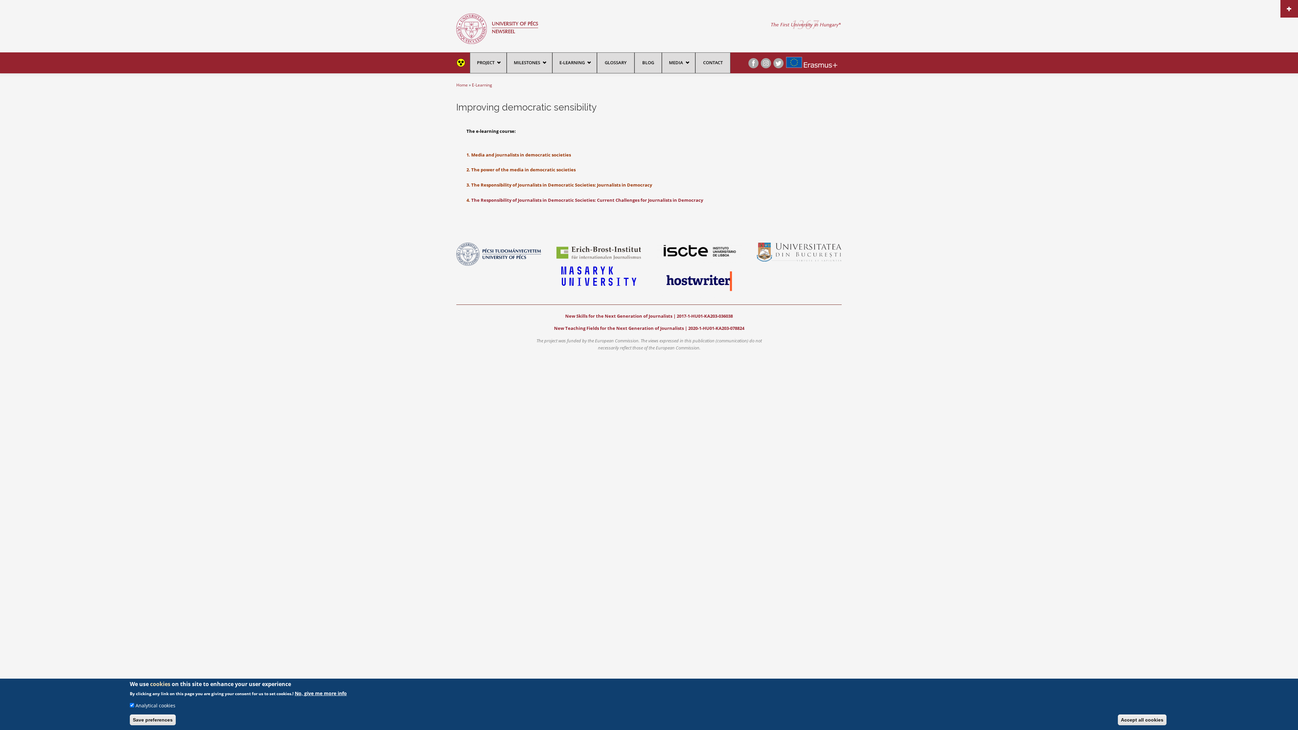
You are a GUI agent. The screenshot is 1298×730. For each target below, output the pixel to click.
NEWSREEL (503, 31)
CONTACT (713, 62)
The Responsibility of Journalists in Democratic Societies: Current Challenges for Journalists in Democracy (587, 200)
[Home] (471, 28)
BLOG (648, 62)
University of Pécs (515, 24)
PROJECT (486, 62)
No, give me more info (321, 693)
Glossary (616, 62)
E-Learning (572, 62)
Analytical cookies (155, 705)
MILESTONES (527, 62)
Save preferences (153, 720)
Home (462, 85)
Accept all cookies (1142, 720)
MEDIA (676, 62)
